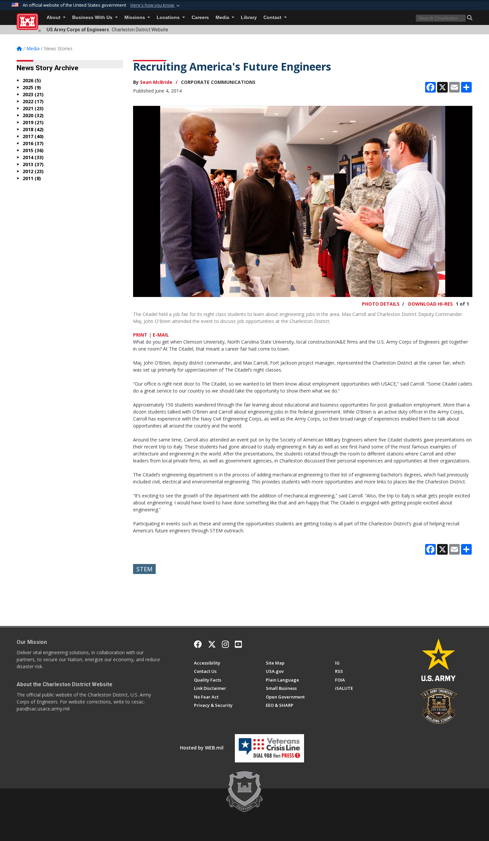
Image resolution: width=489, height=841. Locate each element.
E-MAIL (161, 335)
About (54, 17)
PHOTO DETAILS (381, 304)
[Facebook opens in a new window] (198, 644)
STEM (144, 569)
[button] (155, 5)
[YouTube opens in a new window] (238, 644)
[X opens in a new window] (212, 644)
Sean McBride (156, 82)
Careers (200, 17)
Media (223, 17)
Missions (135, 17)
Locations (169, 17)
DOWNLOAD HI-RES (430, 304)
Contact (273, 17)
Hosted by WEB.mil (202, 747)
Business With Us (93, 17)
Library (249, 17)
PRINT (140, 335)
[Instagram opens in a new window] (225, 644)
